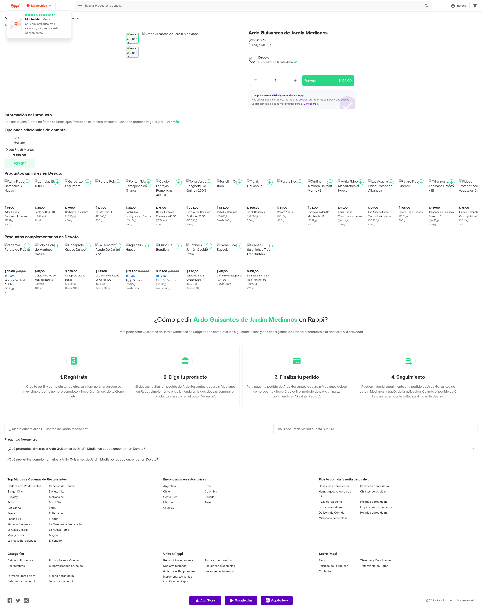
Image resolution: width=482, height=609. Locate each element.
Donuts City (56, 491)
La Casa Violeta (18, 530)
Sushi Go (55, 502)
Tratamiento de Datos (374, 566)
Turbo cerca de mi (61, 581)
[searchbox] (252, 5)
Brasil (208, 486)
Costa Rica (170, 497)
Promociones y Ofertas (64, 560)
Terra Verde (72, 18)
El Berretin (56, 513)
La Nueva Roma (59, 530)
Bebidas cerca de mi (21, 581)
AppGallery (279, 600)
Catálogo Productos (21, 560)
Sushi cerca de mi (330, 507)
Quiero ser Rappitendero (179, 571)
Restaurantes (16, 566)
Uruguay (168, 508)
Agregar (20, 163)
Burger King (15, 491)
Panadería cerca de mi (375, 486)
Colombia (211, 491)
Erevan (12, 513)
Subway (13, 497)
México (168, 502)
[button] (39, 6)
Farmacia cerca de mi (22, 576)
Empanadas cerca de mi (376, 507)
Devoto (263, 57)
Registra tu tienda (174, 566)
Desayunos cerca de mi (334, 486)
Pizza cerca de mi (330, 502)
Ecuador (210, 497)
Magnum (54, 535)
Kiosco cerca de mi (62, 576)
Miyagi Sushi (16, 535)
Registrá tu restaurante (178, 560)
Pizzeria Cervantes (20, 524)
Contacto (325, 571)
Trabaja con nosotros (218, 560)
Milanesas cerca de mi (333, 518)
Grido (11, 502)
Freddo (53, 519)
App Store (207, 600)
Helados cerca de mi (373, 502)
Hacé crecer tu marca (219, 571)
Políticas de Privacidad (333, 566)
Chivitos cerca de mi (373, 491)
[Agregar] (27, 182)
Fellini (52, 508)
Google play (243, 600)
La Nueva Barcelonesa (22, 541)
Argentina (169, 486)
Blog (322, 560)
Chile (166, 491)
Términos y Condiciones (376, 560)
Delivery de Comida (331, 513)
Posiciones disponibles (220, 566)
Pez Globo (14, 508)
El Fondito (55, 541)
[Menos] (255, 80)
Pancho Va (14, 519)
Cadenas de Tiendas (62, 486)
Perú (208, 502)
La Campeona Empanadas (66, 524)
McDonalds (56, 497)
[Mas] (295, 80)
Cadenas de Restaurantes (24, 486)
